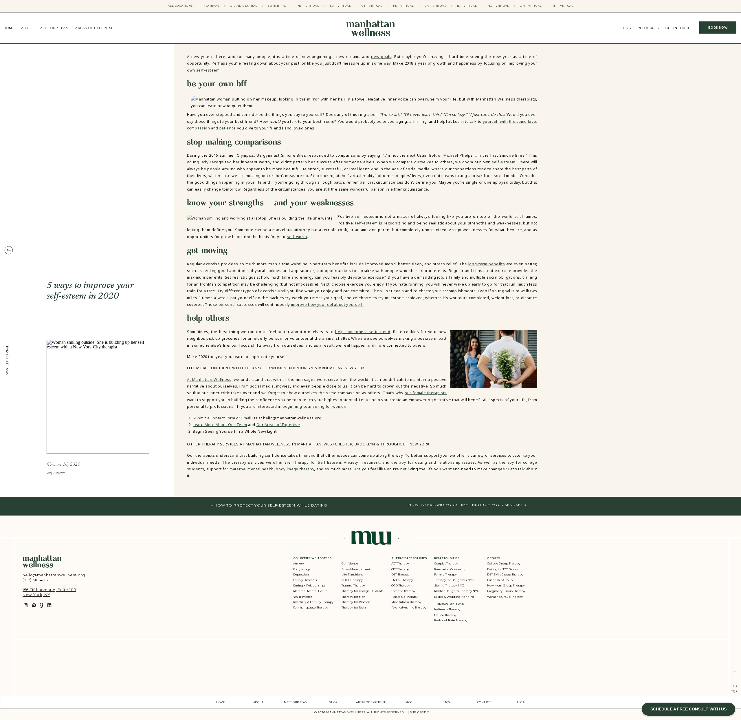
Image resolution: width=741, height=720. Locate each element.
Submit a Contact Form (214, 418)
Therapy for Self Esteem (317, 462)
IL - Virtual (467, 5)
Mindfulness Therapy (406, 602)
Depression (301, 575)
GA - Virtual (435, 5)
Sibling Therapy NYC (449, 585)
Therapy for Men (353, 596)
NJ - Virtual (340, 5)
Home (9, 28)
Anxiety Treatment (362, 462)
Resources (648, 28)
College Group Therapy (503, 564)
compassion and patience (211, 128)
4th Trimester (302, 596)
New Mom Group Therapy (505, 585)
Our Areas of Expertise (278, 424)
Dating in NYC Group (502, 569)
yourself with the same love (509, 121)
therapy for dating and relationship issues (433, 462)
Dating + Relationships (309, 585)
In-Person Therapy (447, 609)
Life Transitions (352, 575)
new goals (381, 56)
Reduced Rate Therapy (450, 620)
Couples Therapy (446, 564)
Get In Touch (678, 28)
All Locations (180, 5)
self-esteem (208, 70)
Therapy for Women (356, 602)
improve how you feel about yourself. (327, 304)
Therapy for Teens (354, 607)
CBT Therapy (400, 569)
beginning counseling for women (314, 406)
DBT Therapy (400, 575)
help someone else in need (362, 331)
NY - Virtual (308, 5)
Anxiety (298, 564)
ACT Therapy (400, 564)
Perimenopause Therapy (310, 607)
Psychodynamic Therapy (408, 607)
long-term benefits (486, 263)
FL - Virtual (403, 5)
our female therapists (426, 392)
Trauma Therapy (353, 585)
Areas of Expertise (94, 28)
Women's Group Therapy (505, 596)
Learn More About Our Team (220, 424)
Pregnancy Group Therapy (506, 591)
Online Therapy (445, 615)
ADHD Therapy (352, 580)
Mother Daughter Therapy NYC (456, 591)
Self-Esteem (56, 473)
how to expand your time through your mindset (465, 504)
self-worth (297, 236)
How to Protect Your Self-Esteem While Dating (270, 505)
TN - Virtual (563, 5)
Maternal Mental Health (310, 591)
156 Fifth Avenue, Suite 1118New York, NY (49, 592)
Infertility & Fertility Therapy (313, 602)
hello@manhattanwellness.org (54, 575)
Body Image (302, 569)
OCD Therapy (400, 585)
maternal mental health (252, 469)
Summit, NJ (277, 5)
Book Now (717, 28)
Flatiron (211, 5)
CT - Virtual (372, 5)
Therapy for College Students (362, 591)
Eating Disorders (305, 580)
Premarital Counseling (450, 569)
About (27, 28)
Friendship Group (499, 580)
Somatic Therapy (403, 591)
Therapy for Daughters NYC (454, 580)
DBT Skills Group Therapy (505, 575)
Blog (626, 28)
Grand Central (243, 5)
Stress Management (356, 569)
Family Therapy (445, 575)
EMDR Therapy (402, 580)
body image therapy (295, 469)
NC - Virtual (498, 5)
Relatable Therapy (404, 596)
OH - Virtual (531, 5)
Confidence (350, 564)
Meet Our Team (54, 28)
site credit (419, 712)
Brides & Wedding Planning (454, 596)
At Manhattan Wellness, (209, 379)
